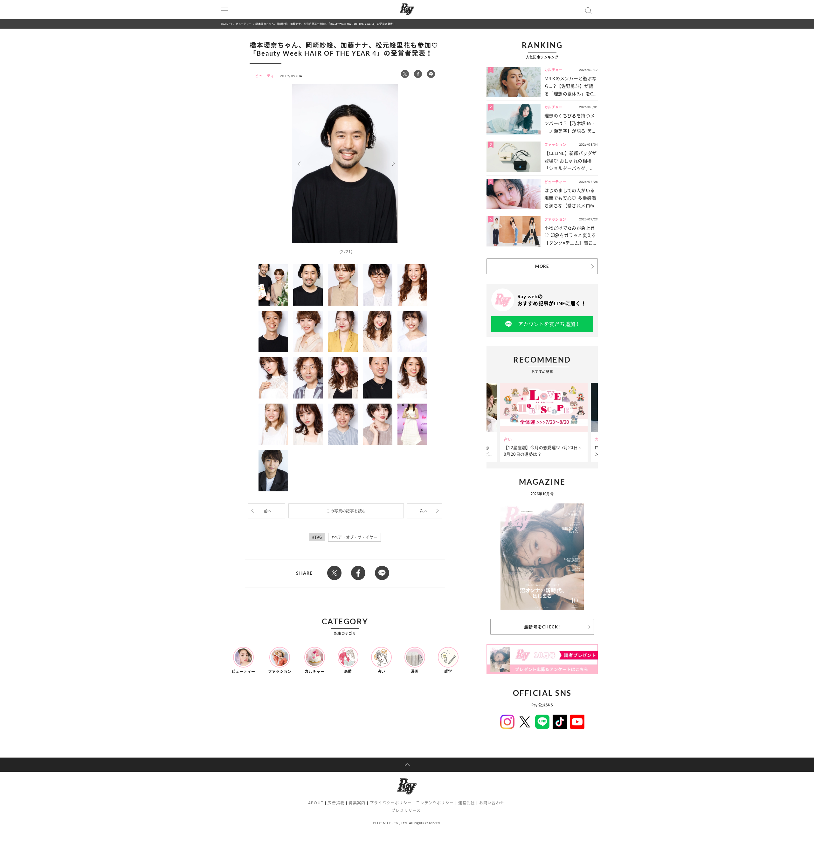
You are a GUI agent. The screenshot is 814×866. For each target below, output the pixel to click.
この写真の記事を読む (346, 511)
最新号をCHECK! (542, 626)
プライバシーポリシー (391, 803)
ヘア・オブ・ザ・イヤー (355, 537)
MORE (542, 266)
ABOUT (315, 803)
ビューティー (244, 23)
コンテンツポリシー (435, 803)
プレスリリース (406, 810)
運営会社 (466, 803)
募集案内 (357, 803)
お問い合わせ (491, 803)
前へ (268, 511)
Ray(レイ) (226, 23)
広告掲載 (336, 803)
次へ (424, 511)
